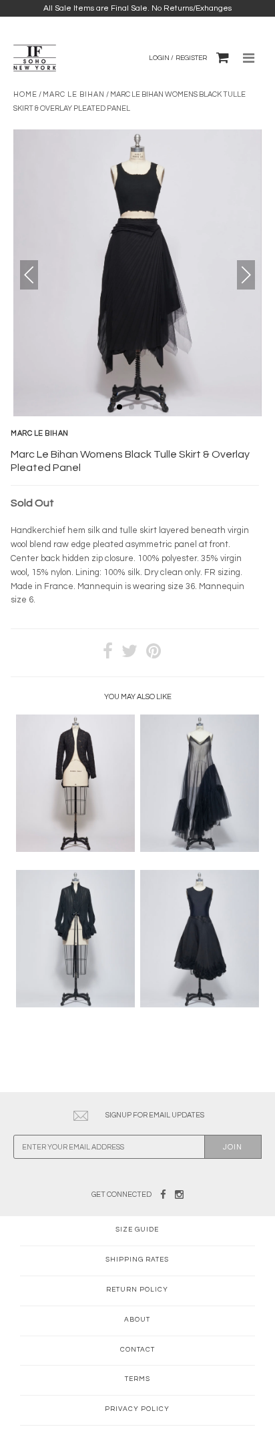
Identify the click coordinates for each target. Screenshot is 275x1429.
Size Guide (137, 1229)
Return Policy (137, 1289)
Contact (137, 1349)
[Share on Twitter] (129, 652)
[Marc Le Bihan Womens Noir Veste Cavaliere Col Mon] (75, 849)
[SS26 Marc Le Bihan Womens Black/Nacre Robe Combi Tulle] (199, 849)
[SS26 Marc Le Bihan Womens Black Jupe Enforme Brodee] (199, 1004)
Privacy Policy (137, 1409)
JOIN (232, 1147)
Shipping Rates (137, 1259)
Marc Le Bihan (74, 94)
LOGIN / (161, 58)
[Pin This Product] (153, 652)
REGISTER (191, 58)
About (137, 1319)
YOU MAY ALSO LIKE (138, 696)
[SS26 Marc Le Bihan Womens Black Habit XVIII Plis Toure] (75, 1004)
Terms (137, 1379)
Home (25, 94)
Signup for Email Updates (154, 1115)
